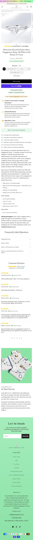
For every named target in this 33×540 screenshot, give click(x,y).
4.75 (7, 68)
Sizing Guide (16, 75)
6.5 (22, 68)
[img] (4, 273)
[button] (2, 7)
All (5, 10)
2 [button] (14, 338)
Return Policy (16, 479)
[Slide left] (13, 44)
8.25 (15, 72)
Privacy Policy (16, 482)
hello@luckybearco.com (8, 227)
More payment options (16, 90)
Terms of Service (16, 486)
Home (2, 10)
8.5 (18, 72)
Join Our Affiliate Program (16, 475)
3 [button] (17, 338)
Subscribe (25, 436)
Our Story (16, 464)
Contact (16, 468)
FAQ (16, 460)
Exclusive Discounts (16, 471)
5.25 (11, 68)
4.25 (4, 68)
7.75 (11, 72)
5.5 (15, 68)
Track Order (16, 457)
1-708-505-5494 (16, 517)
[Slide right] (20, 44)
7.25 (29, 68)
